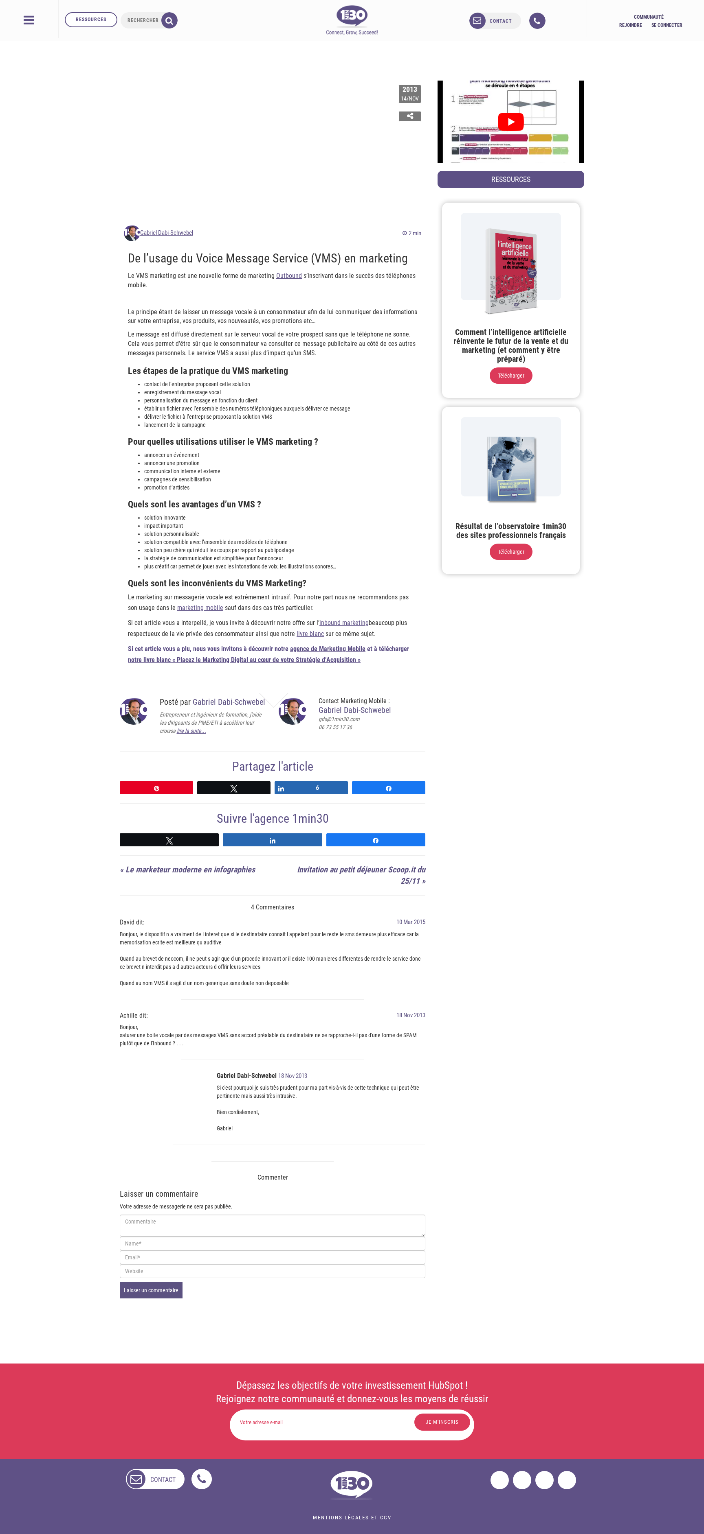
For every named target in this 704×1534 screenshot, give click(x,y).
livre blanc (310, 634)
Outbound (289, 276)
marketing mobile (200, 608)
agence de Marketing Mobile (327, 649)
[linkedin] (544, 1480)
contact (501, 21)
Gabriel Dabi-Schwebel (166, 232)
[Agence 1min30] (352, 20)
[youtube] (567, 1480)
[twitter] (522, 1480)
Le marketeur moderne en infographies (190, 869)
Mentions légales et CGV (352, 1517)
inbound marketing (344, 623)
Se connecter (666, 25)
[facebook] (500, 1480)
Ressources (91, 19)
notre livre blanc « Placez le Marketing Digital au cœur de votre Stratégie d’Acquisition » (244, 660)
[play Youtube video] (511, 122)
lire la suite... (191, 731)
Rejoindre (630, 25)
